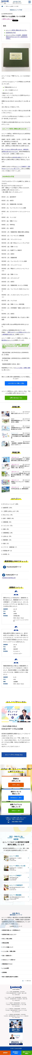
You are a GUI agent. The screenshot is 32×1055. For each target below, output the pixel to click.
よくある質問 (5, 968)
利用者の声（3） (8, 550)
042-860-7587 (17, 1)
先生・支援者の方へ (7, 955)
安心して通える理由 (7, 938)
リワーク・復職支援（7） (10, 547)
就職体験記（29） (8, 532)
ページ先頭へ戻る (28, 980)
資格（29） (6, 529)
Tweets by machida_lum (9, 577)
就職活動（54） (7, 522)
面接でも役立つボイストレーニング (20, 413)
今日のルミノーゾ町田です (8, 959)
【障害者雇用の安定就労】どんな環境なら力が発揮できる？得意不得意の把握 (20, 436)
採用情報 (4, 972)
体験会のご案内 (16, 810)
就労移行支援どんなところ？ (9, 934)
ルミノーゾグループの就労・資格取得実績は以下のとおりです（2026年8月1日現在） (17, 36)
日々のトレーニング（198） (11, 504)
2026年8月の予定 (11, 32)
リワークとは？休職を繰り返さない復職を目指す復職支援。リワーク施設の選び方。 (20, 475)
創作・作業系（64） (9, 518)
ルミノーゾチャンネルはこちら (14, 754)
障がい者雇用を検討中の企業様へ (10, 976)
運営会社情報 (5, 942)
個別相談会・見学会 (16, 1052)
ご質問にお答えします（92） (11, 511)
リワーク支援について (7, 947)
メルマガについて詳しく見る (16, 383)
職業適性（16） (7, 540)
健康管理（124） (8, 507)
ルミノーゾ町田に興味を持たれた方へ (16, 30)
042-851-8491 (17, 157)
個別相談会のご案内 (16, 797)
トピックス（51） (8, 525)
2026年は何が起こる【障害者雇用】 (20, 488)
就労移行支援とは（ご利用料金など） (11, 930)
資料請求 (5, 1052)
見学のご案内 (16, 784)
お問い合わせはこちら (16, 397)
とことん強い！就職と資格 (22, 367)
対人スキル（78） (8, 514)
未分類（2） (6, 554)
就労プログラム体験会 (26, 1052)
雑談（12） (6, 543)
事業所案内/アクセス (7, 964)
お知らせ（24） (7, 536)
